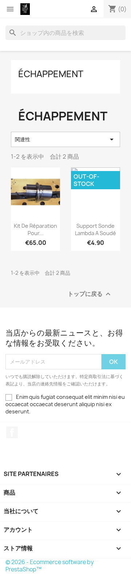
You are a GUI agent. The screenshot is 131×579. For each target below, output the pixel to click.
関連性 (65, 139)
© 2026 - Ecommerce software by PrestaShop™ (49, 565)
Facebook (12, 432)
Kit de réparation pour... (35, 229)
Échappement (50, 74)
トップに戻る (90, 293)
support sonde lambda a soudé (95, 229)
